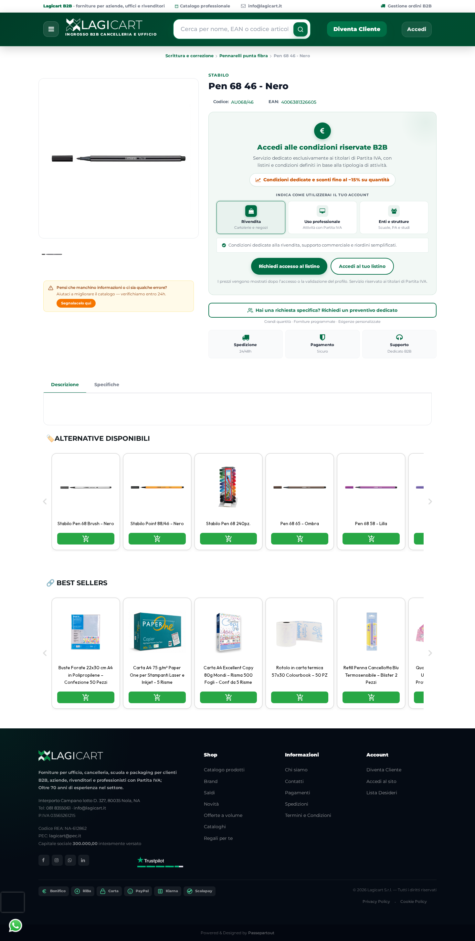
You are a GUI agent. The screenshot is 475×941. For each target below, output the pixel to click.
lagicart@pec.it (65, 835)
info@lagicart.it (265, 6)
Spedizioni (296, 804)
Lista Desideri (381, 793)
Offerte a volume (223, 815)
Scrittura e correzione (189, 55)
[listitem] (85, 501)
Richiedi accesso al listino (289, 266)
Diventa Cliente (356, 29)
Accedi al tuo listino (362, 266)
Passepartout (261, 932)
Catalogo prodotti (224, 770)
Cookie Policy (413, 901)
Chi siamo (296, 770)
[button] (300, 29)
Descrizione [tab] (65, 384)
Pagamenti (297, 793)
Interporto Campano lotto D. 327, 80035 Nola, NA (89, 800)
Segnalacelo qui (76, 303)
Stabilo (218, 75)
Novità (211, 804)
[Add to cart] (85, 539)
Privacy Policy (376, 901)
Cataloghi (215, 827)
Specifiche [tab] (106, 384)
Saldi (209, 793)
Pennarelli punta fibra (243, 55)
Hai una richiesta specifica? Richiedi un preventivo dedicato (326, 310)
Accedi (416, 29)
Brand (210, 781)
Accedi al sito (381, 781)
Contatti (294, 781)
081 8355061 (58, 807)
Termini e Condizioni (308, 815)
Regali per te (218, 838)
